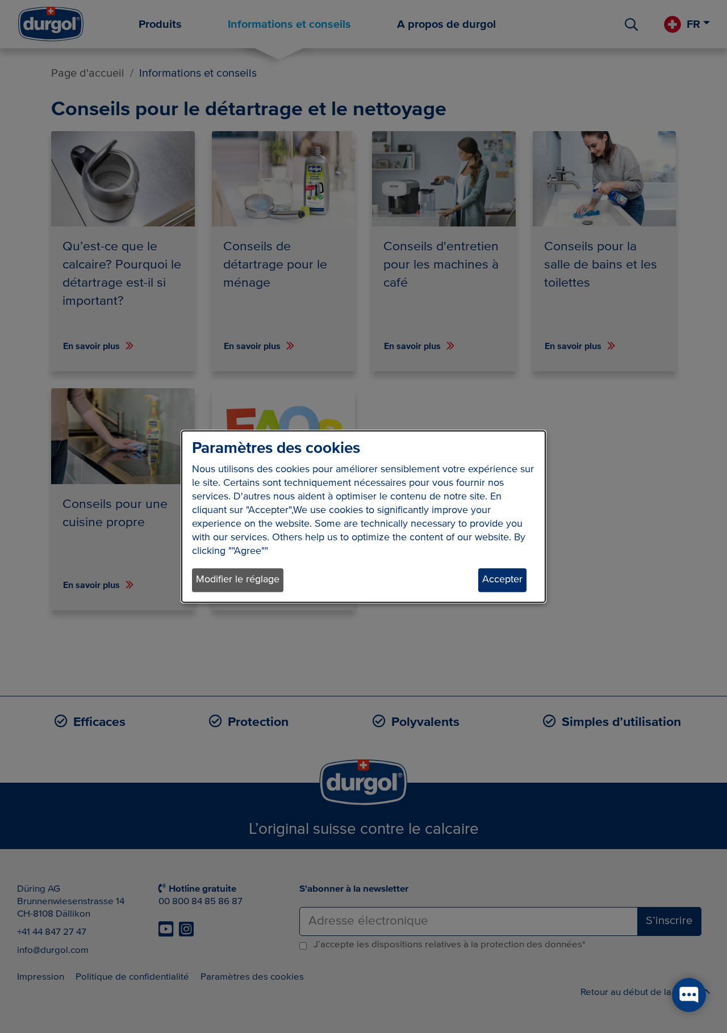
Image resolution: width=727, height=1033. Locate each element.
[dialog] (363, 516)
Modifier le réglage (237, 580)
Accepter (502, 580)
